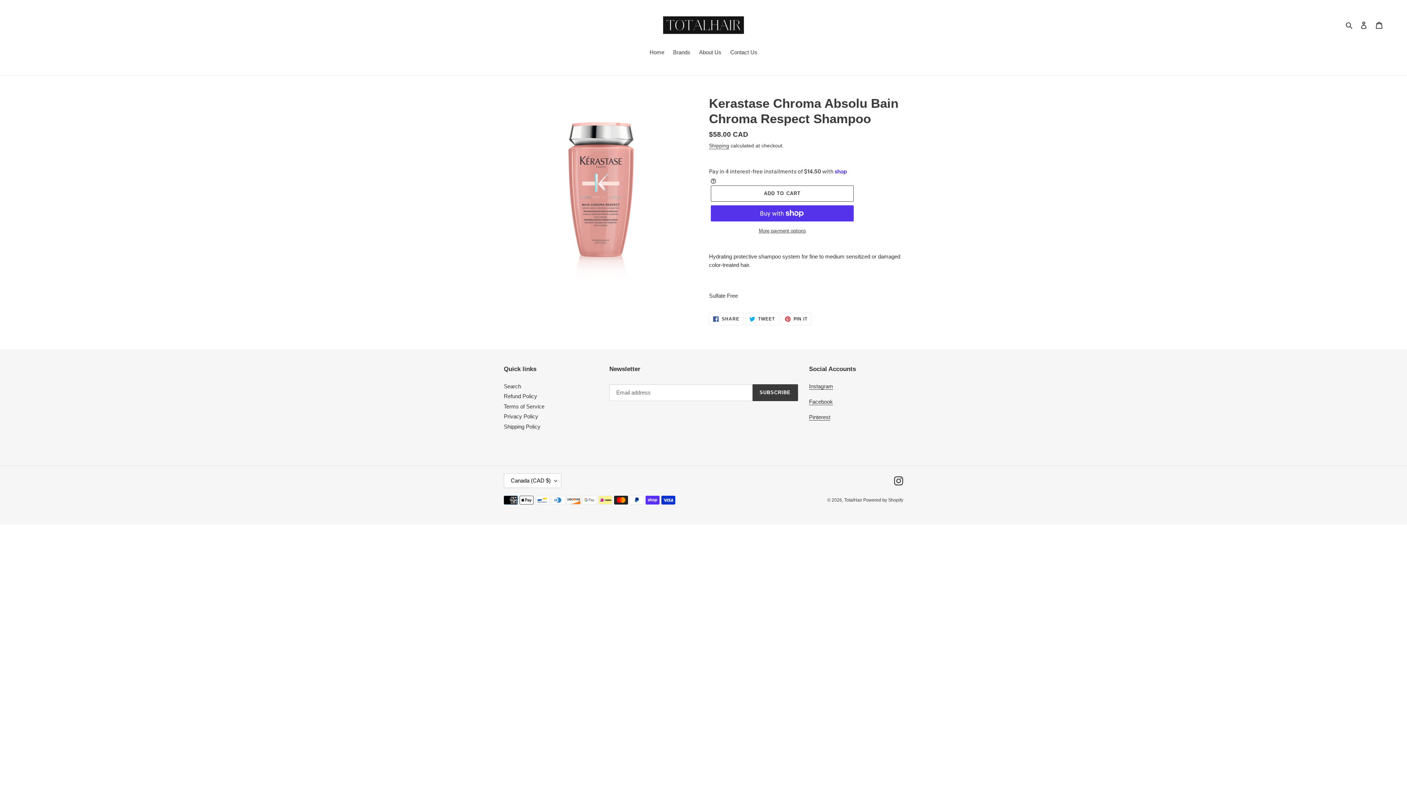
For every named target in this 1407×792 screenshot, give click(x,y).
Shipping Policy (522, 426)
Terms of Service (524, 406)
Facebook (821, 402)
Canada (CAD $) (531, 480)
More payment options (782, 231)
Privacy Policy (521, 416)
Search (512, 386)
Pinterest (819, 417)
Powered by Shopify (883, 500)
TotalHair (853, 500)
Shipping (719, 145)
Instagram (821, 386)
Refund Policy (520, 396)
